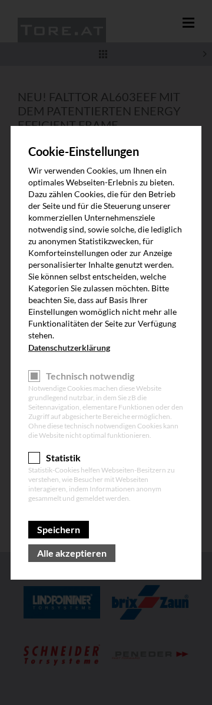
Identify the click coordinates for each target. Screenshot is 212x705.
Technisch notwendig (90, 375)
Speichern (58, 529)
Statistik (63, 457)
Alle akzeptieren (72, 552)
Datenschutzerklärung (69, 347)
